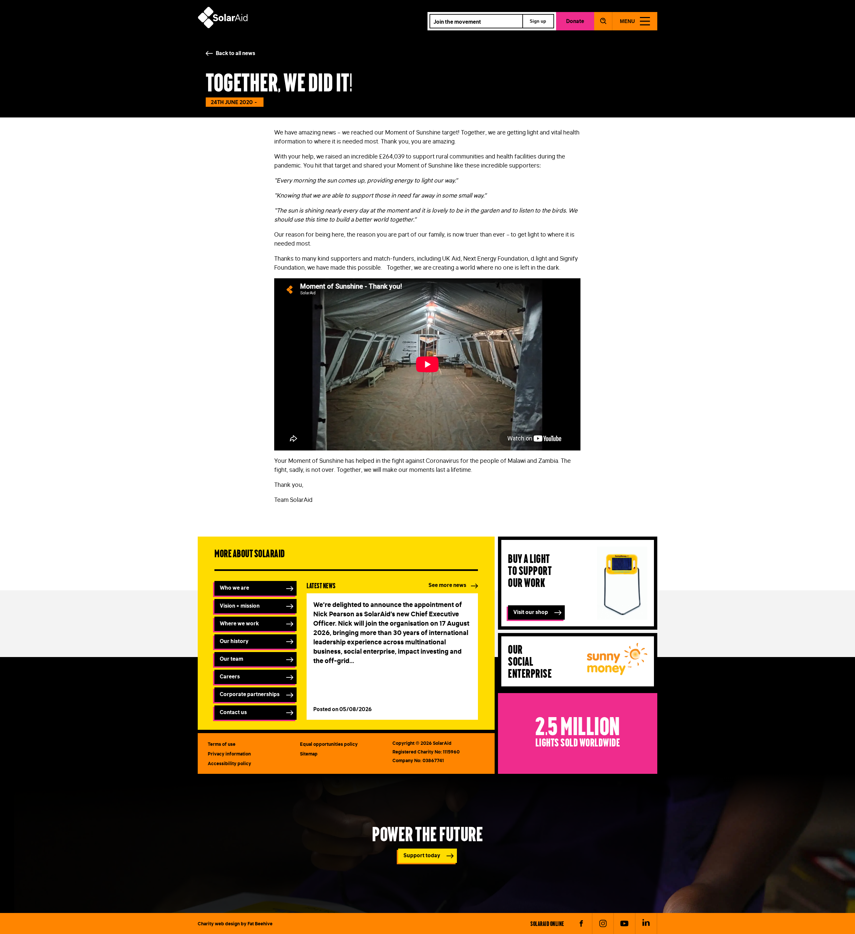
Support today (421, 855)
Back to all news (235, 53)
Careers (230, 676)
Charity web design (219, 923)
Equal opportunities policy (329, 744)
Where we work (239, 623)
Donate (575, 21)
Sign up (538, 21)
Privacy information (229, 753)
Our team (231, 658)
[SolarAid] (223, 26)
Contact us (233, 712)
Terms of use (221, 744)
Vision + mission (240, 605)
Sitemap (309, 753)
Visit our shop (530, 612)
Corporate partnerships (250, 694)
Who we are (234, 587)
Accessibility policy (229, 763)
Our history (234, 641)
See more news (447, 585)
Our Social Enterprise (530, 661)
